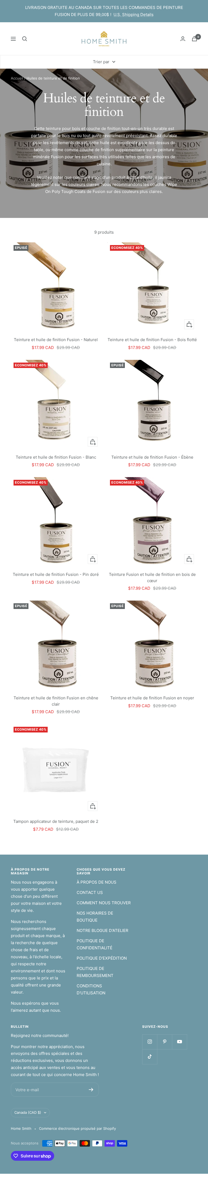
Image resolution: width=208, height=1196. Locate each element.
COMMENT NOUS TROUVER (104, 902)
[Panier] (194, 38)
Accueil (17, 78)
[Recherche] (24, 38)
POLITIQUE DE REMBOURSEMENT (95, 972)
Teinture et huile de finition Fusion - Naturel (56, 339)
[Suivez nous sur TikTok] (149, 1056)
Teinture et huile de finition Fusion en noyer (152, 697)
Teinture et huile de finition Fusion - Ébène (152, 457)
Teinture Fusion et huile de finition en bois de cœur (152, 577)
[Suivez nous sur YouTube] (179, 1041)
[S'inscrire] (91, 1090)
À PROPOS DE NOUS (96, 882)
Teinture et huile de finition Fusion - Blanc (56, 457)
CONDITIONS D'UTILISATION (91, 989)
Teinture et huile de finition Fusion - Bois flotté (152, 339)
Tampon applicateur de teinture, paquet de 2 (55, 821)
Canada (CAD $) (27, 1112)
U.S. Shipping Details (133, 14)
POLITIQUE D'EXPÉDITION (102, 958)
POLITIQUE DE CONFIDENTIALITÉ (94, 944)
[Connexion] (182, 38)
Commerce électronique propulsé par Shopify (77, 1128)
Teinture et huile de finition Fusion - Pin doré (56, 574)
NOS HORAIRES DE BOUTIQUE (95, 917)
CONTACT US (90, 892)
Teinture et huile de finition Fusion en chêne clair (56, 701)
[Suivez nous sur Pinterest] (164, 1041)
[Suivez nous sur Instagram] (149, 1041)
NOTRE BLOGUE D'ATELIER (102, 930)
